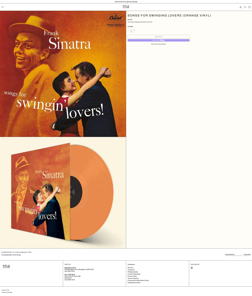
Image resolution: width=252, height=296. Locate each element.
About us (130, 267)
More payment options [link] (158, 44)
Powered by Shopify (6, 292)
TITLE (7, 290)
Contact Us (131, 270)
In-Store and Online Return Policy (138, 280)
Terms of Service (133, 278)
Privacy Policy (132, 276)
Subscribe (247, 254)
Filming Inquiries (133, 272)
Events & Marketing (134, 274)
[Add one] (134, 30)
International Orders (134, 282)
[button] (245, 7)
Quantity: (130, 26)
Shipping (137, 22)
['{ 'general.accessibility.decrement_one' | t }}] (128, 30)
